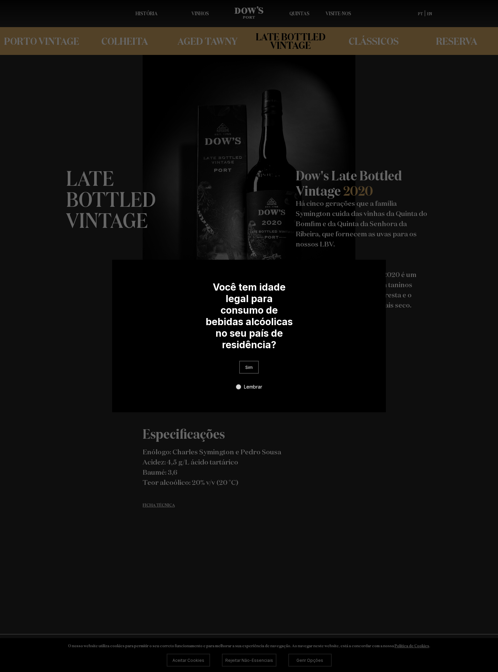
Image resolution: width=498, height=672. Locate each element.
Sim (249, 367)
